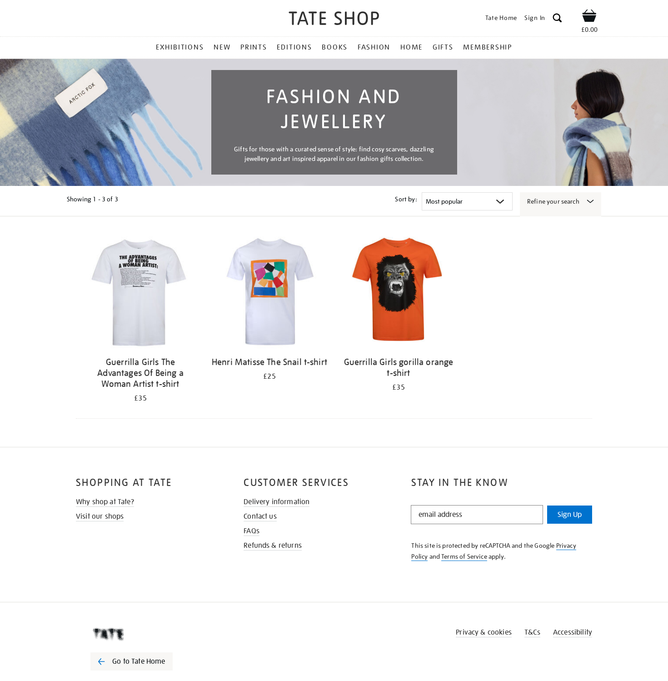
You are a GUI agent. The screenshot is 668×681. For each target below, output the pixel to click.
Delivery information (276, 501)
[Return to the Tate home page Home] (334, 19)
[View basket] (589, 17)
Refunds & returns (273, 545)
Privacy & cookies (484, 632)
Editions (294, 47)
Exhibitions (180, 47)
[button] (557, 19)
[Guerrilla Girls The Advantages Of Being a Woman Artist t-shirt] (140, 292)
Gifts (443, 47)
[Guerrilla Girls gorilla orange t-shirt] (398, 292)
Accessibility (572, 632)
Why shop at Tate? (105, 501)
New (222, 47)
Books (335, 47)
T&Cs (532, 632)
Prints (253, 47)
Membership (487, 47)
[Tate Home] (147, 634)
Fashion (374, 47)
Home (411, 47)
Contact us (260, 516)
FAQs (251, 531)
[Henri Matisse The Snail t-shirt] (269, 292)
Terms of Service (464, 556)
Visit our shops (100, 516)
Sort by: (406, 199)
